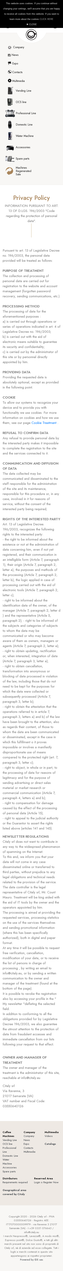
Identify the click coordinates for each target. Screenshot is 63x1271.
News (15, 55)
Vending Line (10, 1140)
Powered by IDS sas (31, 1260)
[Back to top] (52, 1260)
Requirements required (15, 1182)
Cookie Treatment (44, 422)
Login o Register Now (46, 1182)
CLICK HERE (46, 19)
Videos (49, 1136)
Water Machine (7, 1162)
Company (18, 47)
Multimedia (18, 81)
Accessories (10, 1167)
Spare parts (9, 1171)
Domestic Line (10, 1156)
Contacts (17, 72)
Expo (14, 63)
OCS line (7, 1144)
